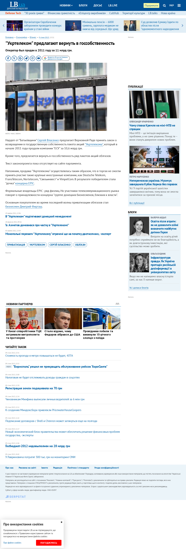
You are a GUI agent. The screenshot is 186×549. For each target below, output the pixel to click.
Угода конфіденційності (106, 467)
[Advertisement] (63, 275)
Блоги (83, 5)
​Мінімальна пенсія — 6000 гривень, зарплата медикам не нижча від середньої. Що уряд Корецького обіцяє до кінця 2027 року (101, 29)
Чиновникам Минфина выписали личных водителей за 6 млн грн (45, 399)
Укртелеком (37, 244)
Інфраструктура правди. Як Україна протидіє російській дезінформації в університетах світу (163, 265)
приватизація (16, 244)
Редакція (57, 467)
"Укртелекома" (94, 144)
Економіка (21, 37)
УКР (171, 5)
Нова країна (168, 13)
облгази (80, 244)
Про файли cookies (12, 542)
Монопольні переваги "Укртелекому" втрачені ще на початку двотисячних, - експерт (58, 234)
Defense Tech (13, 13)
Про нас (9, 467)
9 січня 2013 (44, 37)
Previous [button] (3, 25)
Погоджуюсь (48, 543)
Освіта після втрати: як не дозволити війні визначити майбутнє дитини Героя (164, 226)
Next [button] (182, 25)
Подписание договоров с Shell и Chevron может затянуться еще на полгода (51, 421)
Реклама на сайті (27, 467)
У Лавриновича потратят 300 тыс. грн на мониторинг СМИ (40, 457)
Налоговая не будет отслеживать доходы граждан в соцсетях (42, 377)
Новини (65, 5)
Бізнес (33, 37)
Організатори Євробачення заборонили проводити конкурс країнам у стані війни (43, 25)
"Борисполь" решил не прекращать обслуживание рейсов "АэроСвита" (57, 366)
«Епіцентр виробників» (92, 13)
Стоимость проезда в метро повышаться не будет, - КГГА (39, 355)
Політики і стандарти (78, 467)
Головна (9, 37)
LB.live (112, 5)
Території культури (133, 13)
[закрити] (61, 522)
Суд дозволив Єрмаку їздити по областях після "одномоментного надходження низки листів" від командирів (160, 27)
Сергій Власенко (60, 244)
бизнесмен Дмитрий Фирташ (23, 206)
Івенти (44, 467)
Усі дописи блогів (138, 287)
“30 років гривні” (34, 13)
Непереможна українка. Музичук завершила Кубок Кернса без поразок (153, 182)
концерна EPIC (24, 183)
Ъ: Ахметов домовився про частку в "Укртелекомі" (37, 225)
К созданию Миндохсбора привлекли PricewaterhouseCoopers (43, 410)
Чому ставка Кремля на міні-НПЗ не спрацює (152, 127)
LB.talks (153, 13)
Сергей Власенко (48, 140)
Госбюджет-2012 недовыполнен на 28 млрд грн (37, 446)
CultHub (114, 13)
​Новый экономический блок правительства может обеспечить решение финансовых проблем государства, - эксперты (62, 433)
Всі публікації (136, 203)
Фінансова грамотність (61, 13)
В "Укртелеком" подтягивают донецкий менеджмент (38, 216)
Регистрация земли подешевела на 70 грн (33, 388)
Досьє (98, 5)
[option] (34, 25)
